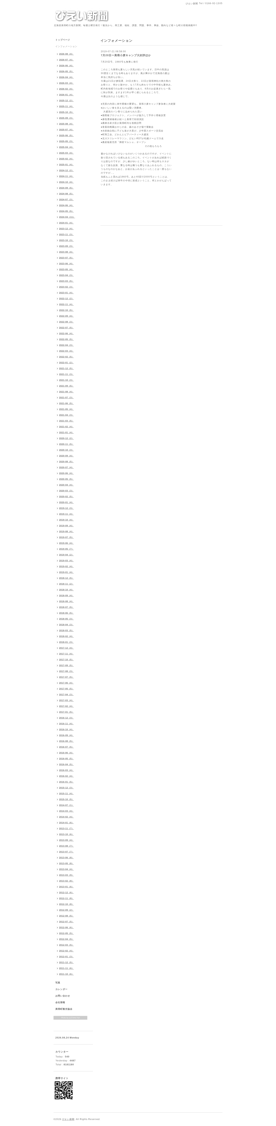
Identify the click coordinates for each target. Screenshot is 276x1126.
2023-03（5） (66, 281)
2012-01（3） (66, 956)
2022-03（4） (66, 351)
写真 (57, 982)
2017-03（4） (66, 700)
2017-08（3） (66, 671)
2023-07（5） (66, 258)
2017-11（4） (66, 654)
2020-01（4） (66, 502)
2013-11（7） (66, 828)
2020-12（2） (66, 438)
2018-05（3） (66, 619)
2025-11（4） (66, 106)
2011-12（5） (66, 962)
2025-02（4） (66, 159)
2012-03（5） (66, 945)
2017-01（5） (66, 712)
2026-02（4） (66, 89)
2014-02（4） (66, 817)
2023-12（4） (66, 228)
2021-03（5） (66, 421)
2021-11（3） (66, 374)
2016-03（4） (66, 770)
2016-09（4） (66, 735)
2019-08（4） (66, 531)
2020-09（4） (66, 456)
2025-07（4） (66, 129)
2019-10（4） (66, 520)
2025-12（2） (66, 100)
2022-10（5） (66, 310)
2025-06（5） (66, 135)
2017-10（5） (66, 659)
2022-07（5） (66, 327)
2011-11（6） (66, 968)
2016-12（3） (66, 718)
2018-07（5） (66, 607)
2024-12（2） (66, 170)
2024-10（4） (66, 182)
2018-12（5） (66, 578)
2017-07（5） (66, 677)
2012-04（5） (66, 939)
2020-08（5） (66, 461)
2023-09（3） (66, 246)
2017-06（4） (66, 683)
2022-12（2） (66, 298)
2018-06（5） (66, 613)
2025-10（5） (66, 112)
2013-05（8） (66, 863)
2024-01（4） (66, 223)
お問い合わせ (62, 996)
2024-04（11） (67, 217)
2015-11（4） (66, 793)
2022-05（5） (66, 339)
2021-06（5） (66, 403)
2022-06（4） (66, 333)
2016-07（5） (66, 747)
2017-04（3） (66, 694)
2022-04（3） (66, 345)
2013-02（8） (66, 881)
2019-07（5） (66, 537)
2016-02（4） (66, 776)
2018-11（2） (66, 584)
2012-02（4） (66, 951)
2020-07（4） (66, 467)
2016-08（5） (66, 741)
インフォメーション (66, 46)
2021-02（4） (66, 426)
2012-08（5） (66, 916)
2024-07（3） (66, 199)
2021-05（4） (66, 409)
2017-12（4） (66, 648)
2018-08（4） (66, 601)
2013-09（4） (66, 840)
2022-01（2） (66, 362)
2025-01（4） (66, 164)
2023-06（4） (66, 263)
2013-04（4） (66, 869)
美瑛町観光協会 (63, 1009)
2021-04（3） (66, 415)
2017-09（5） (66, 665)
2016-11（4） (66, 723)
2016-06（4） (66, 753)
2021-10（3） (66, 380)
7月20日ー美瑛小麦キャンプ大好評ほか (126, 55)
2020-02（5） (66, 496)
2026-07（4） (66, 60)
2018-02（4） (66, 636)
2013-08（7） (66, 846)
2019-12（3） (66, 508)
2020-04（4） (66, 485)
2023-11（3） (66, 234)
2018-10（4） (66, 590)
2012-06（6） (66, 927)
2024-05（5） (66, 211)
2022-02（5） (66, 357)
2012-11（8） (66, 898)
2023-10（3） (66, 240)
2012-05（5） (66, 933)
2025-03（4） (66, 153)
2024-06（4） (66, 205)
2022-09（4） (66, 316)
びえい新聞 (68, 1119)
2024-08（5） (66, 194)
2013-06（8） (66, 857)
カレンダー (61, 989)
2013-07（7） (66, 852)
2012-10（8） (66, 904)
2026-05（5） (66, 71)
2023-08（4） (66, 252)
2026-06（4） (66, 65)
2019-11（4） (66, 514)
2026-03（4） (66, 83)
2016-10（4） (66, 729)
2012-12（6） (66, 892)
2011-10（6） (66, 974)
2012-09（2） (66, 910)
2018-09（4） (66, 595)
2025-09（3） (66, 118)
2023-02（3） (66, 287)
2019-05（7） (66, 549)
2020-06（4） (66, 473)
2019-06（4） (66, 543)
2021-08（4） (66, 392)
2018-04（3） (66, 624)
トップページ (62, 40)
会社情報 (60, 1002)
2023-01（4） (66, 293)
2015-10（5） (66, 799)
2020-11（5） (66, 444)
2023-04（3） (66, 275)
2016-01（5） (66, 782)
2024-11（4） (66, 176)
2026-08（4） (66, 54)
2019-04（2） (66, 555)
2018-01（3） (66, 642)
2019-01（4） (66, 572)
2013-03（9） (66, 875)
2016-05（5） (66, 758)
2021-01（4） (66, 432)
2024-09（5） (66, 188)
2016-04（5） (66, 764)
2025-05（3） (66, 141)
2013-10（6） (66, 834)
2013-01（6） (66, 887)
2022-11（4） (66, 304)
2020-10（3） (66, 450)
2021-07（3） (66, 397)
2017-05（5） (66, 689)
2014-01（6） (66, 822)
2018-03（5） (66, 630)
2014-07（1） (66, 805)
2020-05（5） (66, 479)
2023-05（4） (66, 269)
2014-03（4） (66, 811)
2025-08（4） (66, 124)
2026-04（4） (66, 77)
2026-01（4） (66, 95)
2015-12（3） (66, 788)
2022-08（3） (66, 322)
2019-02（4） (66, 566)
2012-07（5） (66, 921)
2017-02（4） (66, 706)
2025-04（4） (66, 147)
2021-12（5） (66, 368)
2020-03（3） (66, 491)
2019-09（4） (66, 525)
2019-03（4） (66, 560)
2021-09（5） (66, 386)
